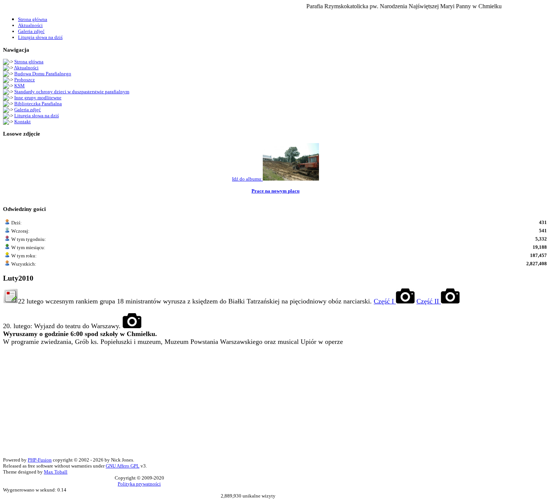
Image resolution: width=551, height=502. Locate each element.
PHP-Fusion (40, 460)
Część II (428, 301)
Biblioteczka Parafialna (38, 103)
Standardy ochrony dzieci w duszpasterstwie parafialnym (71, 91)
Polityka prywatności (139, 484)
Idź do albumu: (247, 179)
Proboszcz (24, 79)
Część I (385, 301)
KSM (19, 85)
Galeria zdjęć (27, 109)
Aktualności (26, 67)
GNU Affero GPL (122, 466)
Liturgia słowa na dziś (36, 115)
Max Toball (55, 472)
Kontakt (22, 121)
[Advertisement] (228, 404)
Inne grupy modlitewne (37, 97)
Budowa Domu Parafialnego (42, 73)
